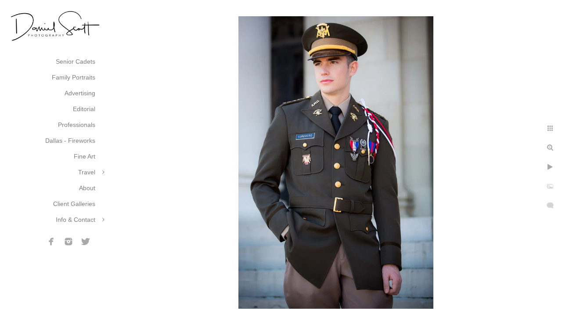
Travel (86, 172)
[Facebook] (51, 241)
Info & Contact (75, 219)
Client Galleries (74, 203)
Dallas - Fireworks (70, 140)
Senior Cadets (75, 61)
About (87, 187)
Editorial (84, 108)
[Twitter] (85, 241)
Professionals (76, 124)
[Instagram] (68, 241)
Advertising (80, 93)
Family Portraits (73, 77)
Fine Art (84, 156)
